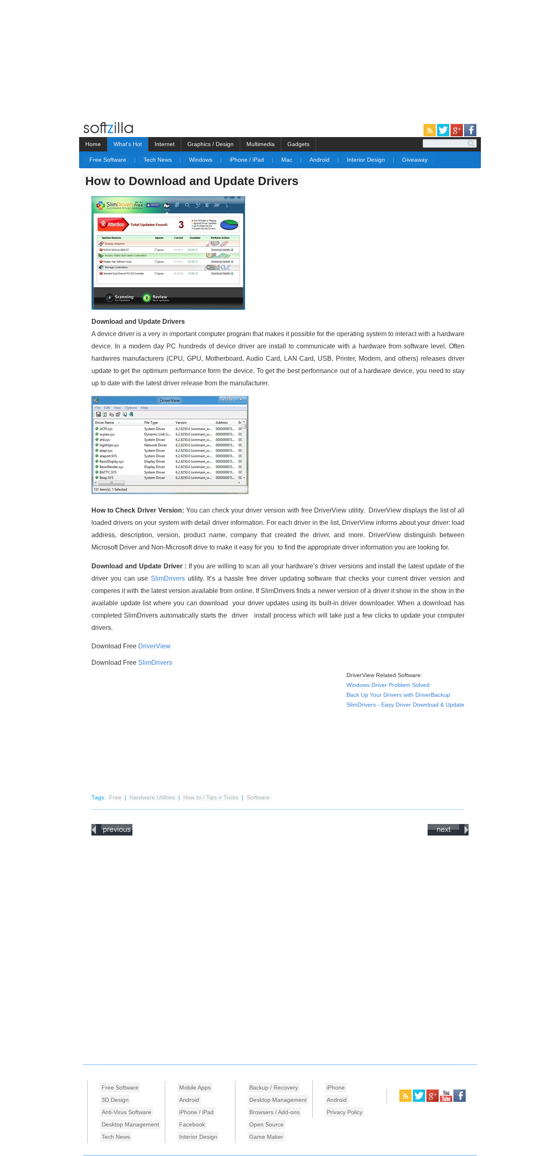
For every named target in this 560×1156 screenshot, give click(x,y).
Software (258, 797)
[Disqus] (280, 948)
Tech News (158, 159)
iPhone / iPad (248, 159)
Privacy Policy (344, 1112)
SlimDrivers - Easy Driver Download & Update (405, 705)
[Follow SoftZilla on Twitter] (444, 134)
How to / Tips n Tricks (211, 797)
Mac (287, 159)
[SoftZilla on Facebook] (459, 1100)
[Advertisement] (69, 57)
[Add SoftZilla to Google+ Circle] (457, 134)
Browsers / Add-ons (274, 1112)
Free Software (108, 159)
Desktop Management (130, 1124)
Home (93, 144)
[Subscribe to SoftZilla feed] (430, 134)
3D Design (115, 1099)
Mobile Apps (195, 1087)
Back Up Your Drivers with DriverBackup (398, 695)
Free (116, 797)
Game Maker (266, 1136)
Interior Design (367, 159)
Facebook (192, 1124)
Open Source (266, 1124)
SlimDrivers (168, 578)
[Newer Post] (111, 833)
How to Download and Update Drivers (191, 181)
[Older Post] (448, 833)
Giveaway (415, 159)
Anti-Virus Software (126, 1112)
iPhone (336, 1087)
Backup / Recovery (273, 1087)
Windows (201, 159)
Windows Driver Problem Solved (388, 685)
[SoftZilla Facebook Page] (470, 134)
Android (320, 159)
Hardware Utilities (153, 797)
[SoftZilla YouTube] (446, 1100)
